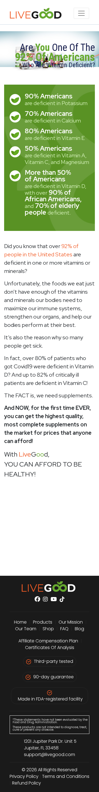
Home (20, 622)
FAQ (64, 629)
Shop (48, 629)
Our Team (26, 629)
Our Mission (71, 622)
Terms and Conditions (65, 776)
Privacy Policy (24, 776)
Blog (79, 629)
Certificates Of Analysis (49, 647)
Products (42, 622)
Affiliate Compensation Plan (48, 641)
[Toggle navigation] (81, 13)
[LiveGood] (39, 13)
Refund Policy (26, 783)
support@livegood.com (49, 754)
